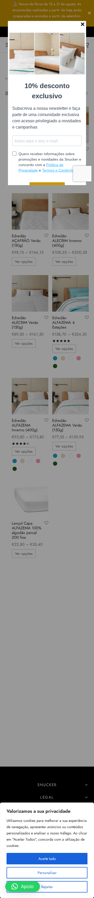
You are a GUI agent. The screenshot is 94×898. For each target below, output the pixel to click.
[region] (47, 850)
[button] (22, 886)
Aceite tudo (47, 858)
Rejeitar (47, 886)
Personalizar (47, 872)
